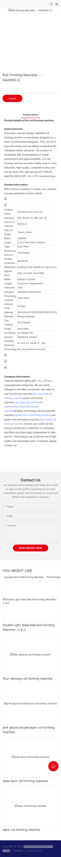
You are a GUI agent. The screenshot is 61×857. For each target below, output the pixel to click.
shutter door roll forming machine (32, 415)
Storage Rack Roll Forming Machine (23, 577)
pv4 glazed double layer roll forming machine (28, 730)
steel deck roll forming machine (25, 781)
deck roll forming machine (21, 829)
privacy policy (34, 850)
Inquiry (12, 98)
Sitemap (18, 850)
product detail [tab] (30, 114)
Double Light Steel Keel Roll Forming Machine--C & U (28, 627)
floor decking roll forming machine (27, 678)
